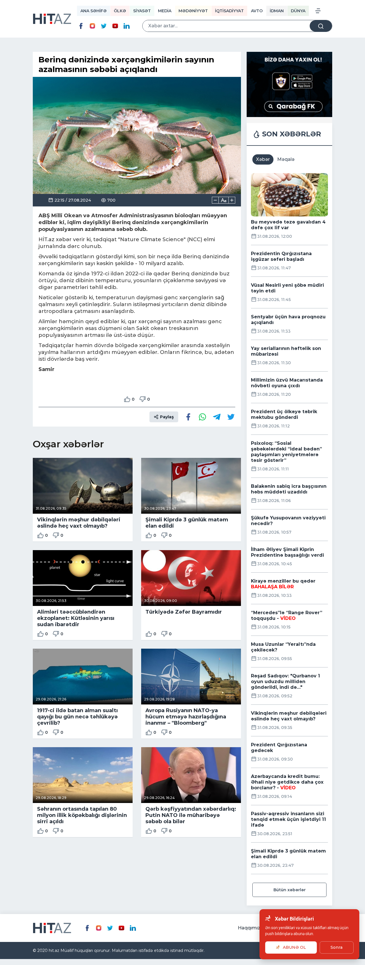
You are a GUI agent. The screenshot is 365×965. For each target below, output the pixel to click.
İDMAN (277, 10)
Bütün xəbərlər (289, 889)
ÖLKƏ (120, 10)
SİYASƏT (142, 10)
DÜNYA (298, 10)
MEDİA (164, 10)
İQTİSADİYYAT (229, 10)
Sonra (336, 947)
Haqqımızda (252, 928)
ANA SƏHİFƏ (93, 10)
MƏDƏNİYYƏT (193, 10)
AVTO (257, 10)
